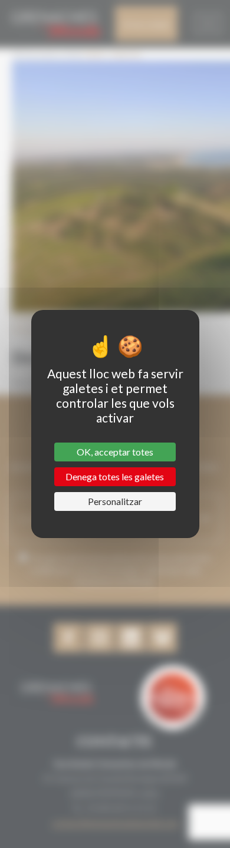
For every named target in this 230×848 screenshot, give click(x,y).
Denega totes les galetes (114, 476)
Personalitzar (115, 501)
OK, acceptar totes (115, 451)
